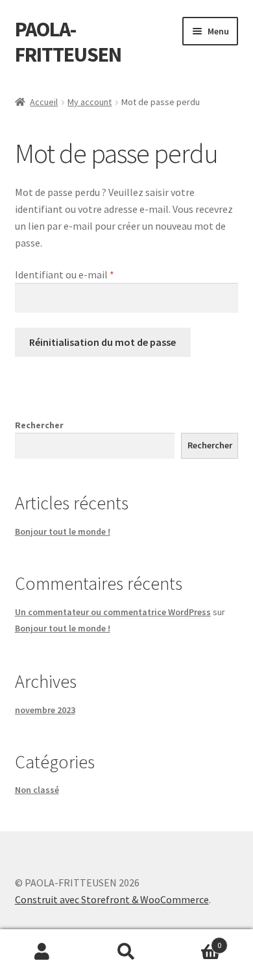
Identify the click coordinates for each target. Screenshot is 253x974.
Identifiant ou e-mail (64, 274)
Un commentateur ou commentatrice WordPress (113, 612)
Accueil (44, 102)
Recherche (126, 952)
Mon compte (42, 952)
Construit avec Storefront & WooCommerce (112, 899)
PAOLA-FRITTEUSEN (68, 41)
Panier (195, 940)
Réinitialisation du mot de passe (102, 341)
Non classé (37, 790)
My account (89, 102)
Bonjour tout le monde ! (62, 531)
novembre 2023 (45, 710)
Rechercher (39, 425)
